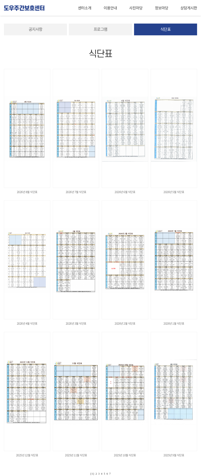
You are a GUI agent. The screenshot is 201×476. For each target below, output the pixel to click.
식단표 (165, 29)
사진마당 (136, 8)
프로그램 (100, 29)
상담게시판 (188, 8)
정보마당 (161, 8)
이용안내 (110, 8)
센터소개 (84, 8)
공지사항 (35, 29)
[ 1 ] (92, 473)
